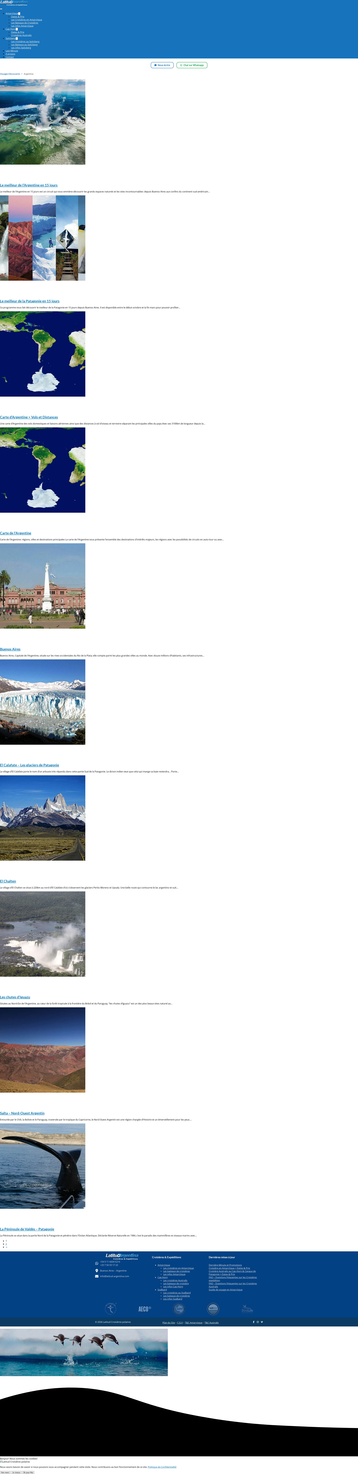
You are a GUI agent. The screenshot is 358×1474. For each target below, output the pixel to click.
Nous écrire (164, 65)
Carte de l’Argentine (15, 533)
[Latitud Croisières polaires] (14, 5)
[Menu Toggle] (19, 13)
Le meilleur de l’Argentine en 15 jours (28, 185)
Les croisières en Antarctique (178, 1268)
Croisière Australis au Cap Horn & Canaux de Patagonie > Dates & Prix (232, 1273)
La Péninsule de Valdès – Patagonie (27, 1229)
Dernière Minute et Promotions (225, 1265)
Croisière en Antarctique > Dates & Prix (229, 1268)
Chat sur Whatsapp (193, 65)
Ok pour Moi (28, 1472)
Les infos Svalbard (172, 1298)
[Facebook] (254, 1322)
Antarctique (164, 1265)
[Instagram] (258, 1322)
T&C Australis (212, 1322)
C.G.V (180, 1322)
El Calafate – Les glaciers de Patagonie (29, 765)
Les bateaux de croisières (176, 1271)
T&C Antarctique (193, 1322)
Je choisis (16, 1472)
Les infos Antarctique (174, 1274)
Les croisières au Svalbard (177, 1292)
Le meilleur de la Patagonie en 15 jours (29, 301)
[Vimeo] (262, 1322)
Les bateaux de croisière (176, 1283)
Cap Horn (163, 1277)
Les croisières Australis (175, 1280)
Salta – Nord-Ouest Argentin (22, 1113)
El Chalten (8, 881)
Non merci (5, 1472)
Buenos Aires (10, 649)
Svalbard (162, 1289)
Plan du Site (168, 1322)
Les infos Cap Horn (173, 1286)
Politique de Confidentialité (162, 1467)
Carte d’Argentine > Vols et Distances (29, 417)
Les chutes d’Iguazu (15, 997)
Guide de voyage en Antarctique (225, 1289)
